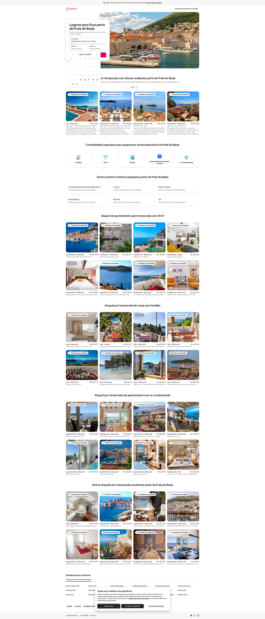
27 (89, 80)
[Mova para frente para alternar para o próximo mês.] (97, 54)
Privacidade (85, 615)
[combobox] (88, 41)
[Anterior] (128, 87)
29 (97, 80)
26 (85, 80)
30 (73, 84)
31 (76, 84)
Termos (93, 615)
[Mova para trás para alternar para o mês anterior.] (73, 54)
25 (81, 80)
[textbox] (78, 48)
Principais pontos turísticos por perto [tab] (78, 579)
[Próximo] (137, 87)
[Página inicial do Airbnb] (71, 8)
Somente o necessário (132, 606)
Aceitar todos (108, 606)
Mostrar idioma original (154, 3)
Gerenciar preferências (156, 606)
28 (93, 80)
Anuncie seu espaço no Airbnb (186, 9)
